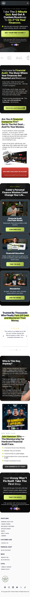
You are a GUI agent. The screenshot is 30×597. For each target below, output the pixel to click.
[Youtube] (17, 587)
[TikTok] (25, 587)
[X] (21, 587)
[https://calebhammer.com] (15, 579)
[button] (27, 3)
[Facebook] (5, 587)
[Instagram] (9, 587)
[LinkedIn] (13, 587)
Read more (15, 339)
